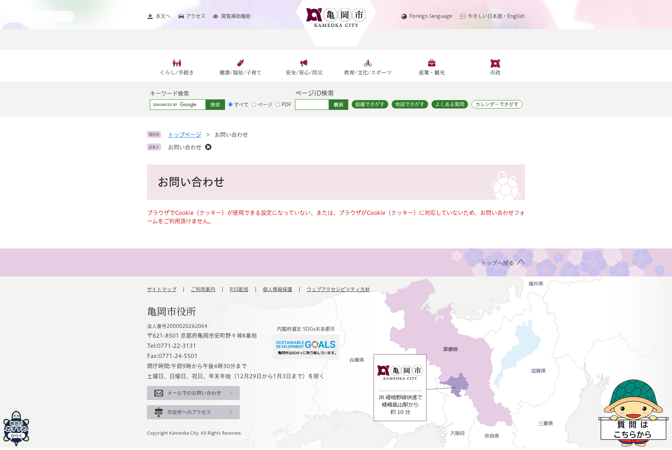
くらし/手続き (177, 72)
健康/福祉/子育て (240, 72)
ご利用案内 (203, 289)
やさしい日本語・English (496, 16)
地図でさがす (410, 104)
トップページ (184, 135)
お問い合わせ (185, 147)
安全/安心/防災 (304, 72)
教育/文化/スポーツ (368, 72)
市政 (495, 72)
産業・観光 (432, 72)
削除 (208, 147)
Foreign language (431, 16)
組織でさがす (370, 104)
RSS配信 (239, 289)
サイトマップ (161, 289)
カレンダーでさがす (497, 104)
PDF (286, 104)
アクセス (195, 16)
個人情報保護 (277, 289)
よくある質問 (449, 104)
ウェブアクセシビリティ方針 (338, 289)
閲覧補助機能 (236, 16)
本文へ (163, 16)
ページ (265, 104)
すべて (241, 104)
